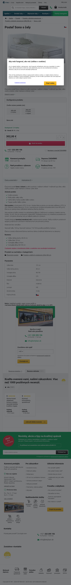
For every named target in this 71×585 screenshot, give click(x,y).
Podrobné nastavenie (20, 82)
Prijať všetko (50, 83)
